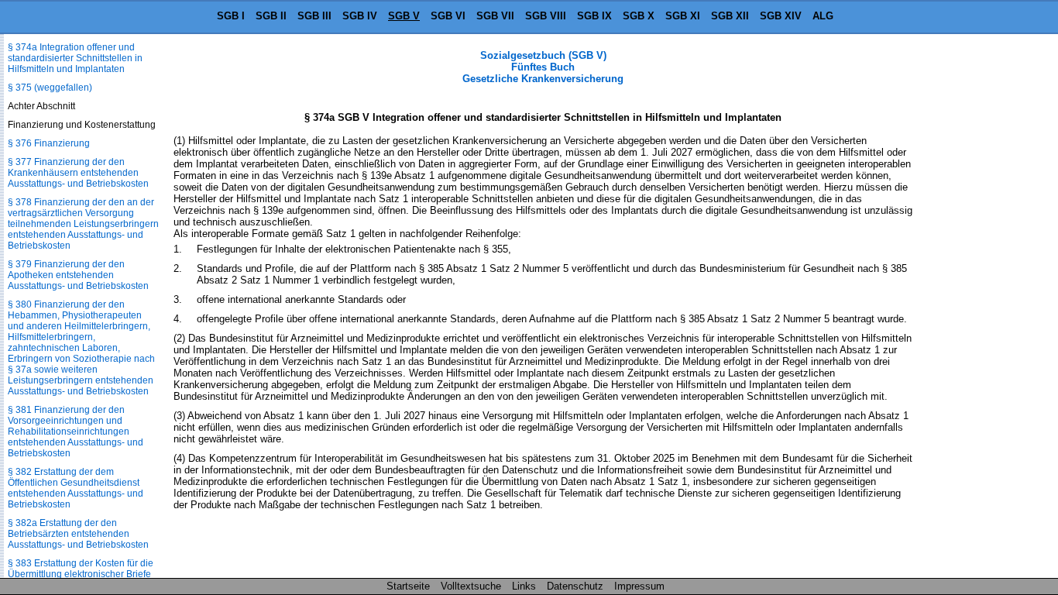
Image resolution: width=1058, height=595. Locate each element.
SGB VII (495, 16)
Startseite (408, 586)
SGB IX (594, 16)
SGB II (271, 16)
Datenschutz (575, 586)
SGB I (231, 16)
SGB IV (359, 16)
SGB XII (730, 16)
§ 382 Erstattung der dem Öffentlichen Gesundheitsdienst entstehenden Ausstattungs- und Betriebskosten (75, 488)
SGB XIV (781, 16)
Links (524, 586)
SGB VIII (545, 16)
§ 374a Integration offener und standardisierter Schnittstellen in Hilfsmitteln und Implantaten (75, 58)
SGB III (314, 16)
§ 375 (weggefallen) (50, 87)
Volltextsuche (471, 586)
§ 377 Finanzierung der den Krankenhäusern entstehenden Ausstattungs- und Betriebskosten (78, 172)
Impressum (639, 586)
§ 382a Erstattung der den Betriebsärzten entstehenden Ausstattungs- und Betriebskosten (78, 534)
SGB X (638, 16)
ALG (822, 16)
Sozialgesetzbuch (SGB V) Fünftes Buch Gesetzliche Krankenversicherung (542, 67)
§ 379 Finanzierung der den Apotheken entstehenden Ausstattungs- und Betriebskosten (78, 275)
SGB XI (682, 16)
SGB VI (448, 16)
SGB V (404, 16)
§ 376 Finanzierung (49, 143)
